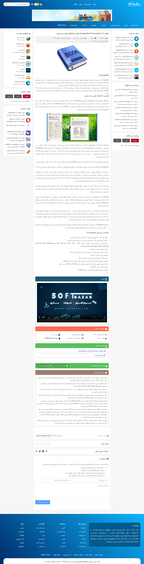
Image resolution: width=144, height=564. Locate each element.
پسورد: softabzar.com (51, 338)
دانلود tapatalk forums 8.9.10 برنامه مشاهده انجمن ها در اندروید (123, 51)
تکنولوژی (21, 546)
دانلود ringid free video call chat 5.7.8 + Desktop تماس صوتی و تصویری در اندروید (126, 64)
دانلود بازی (88, 554)
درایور (22, 528)
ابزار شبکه (83, 542)
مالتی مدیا (82, 531)
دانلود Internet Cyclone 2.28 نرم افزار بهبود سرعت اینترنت (15, 139)
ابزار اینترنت (82, 546)
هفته (135, 140)
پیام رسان (41, 539)
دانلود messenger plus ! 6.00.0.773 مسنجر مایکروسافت (124, 45)
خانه (94, 4)
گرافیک (22, 535)
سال (117, 140)
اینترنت (83, 539)
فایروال (22, 542)
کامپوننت (21, 531)
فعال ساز (62, 546)
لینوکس (42, 531)
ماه (126, 140)
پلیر (43, 535)
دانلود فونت (73, 25)
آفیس (105, 436)
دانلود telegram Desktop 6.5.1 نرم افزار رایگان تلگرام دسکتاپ (124, 38)
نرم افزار (94, 25)
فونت (75, 4)
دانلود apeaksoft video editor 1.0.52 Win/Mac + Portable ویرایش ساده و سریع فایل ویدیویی (19, 133)
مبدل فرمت (82, 535)
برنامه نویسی (61, 531)
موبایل (104, 25)
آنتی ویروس (20, 539)
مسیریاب (42, 546)
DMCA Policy (62, 25)
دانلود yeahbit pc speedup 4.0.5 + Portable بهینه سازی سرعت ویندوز (18, 145)
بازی (80, 4)
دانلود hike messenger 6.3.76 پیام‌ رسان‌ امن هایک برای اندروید (123, 70)
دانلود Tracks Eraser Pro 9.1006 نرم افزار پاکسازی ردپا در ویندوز (16, 152)
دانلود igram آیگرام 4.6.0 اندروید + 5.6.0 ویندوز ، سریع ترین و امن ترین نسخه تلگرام (126, 57)
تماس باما (87, 4)
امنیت (84, 25)
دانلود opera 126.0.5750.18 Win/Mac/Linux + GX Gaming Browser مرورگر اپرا (19, 120)
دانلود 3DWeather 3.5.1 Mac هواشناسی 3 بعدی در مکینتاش (15, 114)
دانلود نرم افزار (78, 554)
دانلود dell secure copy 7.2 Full (15, 125)
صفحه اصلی (135, 25)
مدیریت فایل (40, 542)
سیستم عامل (115, 25)
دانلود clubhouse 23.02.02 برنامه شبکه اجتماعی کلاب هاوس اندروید (126, 76)
